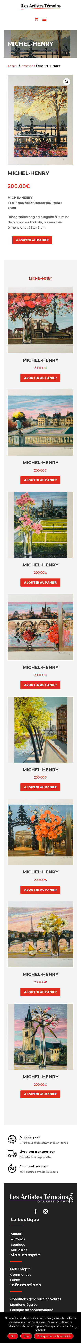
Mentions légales (23, 1304)
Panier (15, 1280)
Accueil (13, 66)
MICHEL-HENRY (40, 278)
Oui (13, 1336)
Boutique (18, 1244)
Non (26, 1336)
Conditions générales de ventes (35, 1299)
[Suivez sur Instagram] (45, 1211)
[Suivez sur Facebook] (35, 1211)
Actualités (19, 1250)
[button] (66, 81)
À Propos (18, 1239)
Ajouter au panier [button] (40, 378)
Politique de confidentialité (31, 1310)
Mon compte (20, 1269)
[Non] (76, 1328)
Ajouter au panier (32, 240)
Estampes (28, 66)
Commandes (20, 1274)
